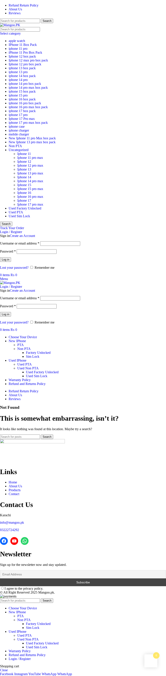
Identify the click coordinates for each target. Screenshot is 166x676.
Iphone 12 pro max (30, 165)
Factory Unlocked (38, 352)
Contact (14, 494)
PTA (20, 345)
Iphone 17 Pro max (22, 119)
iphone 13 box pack (22, 68)
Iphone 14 (24, 177)
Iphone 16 (24, 193)
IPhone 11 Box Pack (23, 45)
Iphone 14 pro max (30, 181)
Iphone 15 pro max (30, 189)
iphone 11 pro (18, 48)
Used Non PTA (28, 368)
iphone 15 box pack (22, 91)
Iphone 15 (24, 185)
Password (8, 251)
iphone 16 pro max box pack (28, 107)
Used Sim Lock (19, 216)
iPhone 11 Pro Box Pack (25, 52)
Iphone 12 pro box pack (25, 64)
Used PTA (16, 212)
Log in (5, 259)
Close (4, 670)
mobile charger (19, 134)
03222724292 (9, 530)
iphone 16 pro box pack (25, 103)
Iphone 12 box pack (22, 56)
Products (15, 490)
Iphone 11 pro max (30, 157)
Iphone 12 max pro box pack (28, 60)
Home (13, 482)
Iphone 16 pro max (30, 196)
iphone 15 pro (18, 95)
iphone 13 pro (18, 72)
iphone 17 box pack (22, 111)
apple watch (17, 41)
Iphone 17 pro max (30, 204)
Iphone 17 (24, 200)
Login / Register (20, 659)
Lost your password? (14, 267)
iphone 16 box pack (22, 99)
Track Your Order (12, 228)
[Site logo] (10, 25)
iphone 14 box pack (22, 76)
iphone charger (19, 130)
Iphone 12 (24, 161)
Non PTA (15, 146)
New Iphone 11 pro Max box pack (32, 138)
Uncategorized (19, 150)
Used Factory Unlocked (25, 208)
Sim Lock (32, 356)
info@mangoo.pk (12, 522)
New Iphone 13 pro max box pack (32, 142)
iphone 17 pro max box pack (28, 122)
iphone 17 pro (18, 115)
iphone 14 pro (18, 80)
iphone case (17, 126)
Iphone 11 (24, 154)
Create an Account (22, 236)
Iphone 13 (24, 169)
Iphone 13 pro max (30, 173)
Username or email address (19, 243)
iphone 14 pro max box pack (28, 87)
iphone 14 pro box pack (25, 83)
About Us (15, 486)
